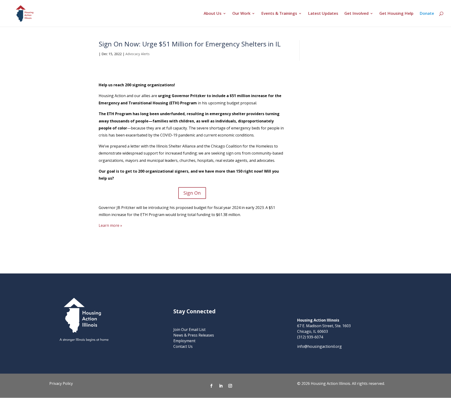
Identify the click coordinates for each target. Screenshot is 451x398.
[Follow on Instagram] (230, 386)
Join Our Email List (189, 329)
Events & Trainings (279, 14)
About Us (213, 14)
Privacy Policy (61, 383)
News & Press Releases (193, 335)
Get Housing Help (396, 14)
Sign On (192, 193)
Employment (184, 340)
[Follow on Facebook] (211, 386)
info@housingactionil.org (319, 346)
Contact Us (183, 346)
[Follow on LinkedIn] (221, 386)
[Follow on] (239, 386)
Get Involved (356, 14)
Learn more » (110, 225)
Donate (427, 14)
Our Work (241, 14)
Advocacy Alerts (137, 54)
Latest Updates (323, 14)
